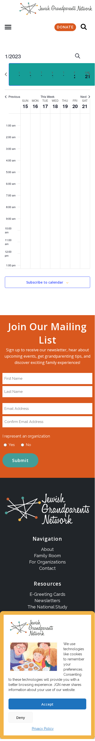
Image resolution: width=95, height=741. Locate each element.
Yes (12, 445)
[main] (47, 176)
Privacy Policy (43, 729)
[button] (7, 27)
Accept (47, 704)
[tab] (19, 74)
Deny (20, 717)
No (28, 445)
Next (83, 97)
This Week (47, 97)
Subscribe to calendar (44, 282)
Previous (14, 97)
